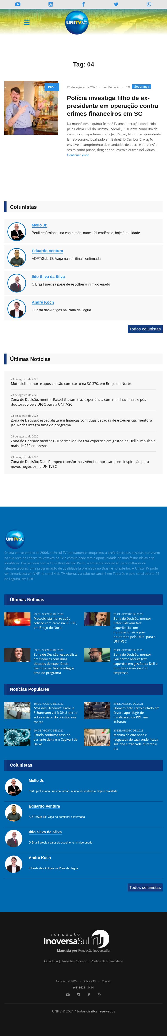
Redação (114, 87)
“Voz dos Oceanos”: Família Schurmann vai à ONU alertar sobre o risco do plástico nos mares (56, 715)
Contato (106, 981)
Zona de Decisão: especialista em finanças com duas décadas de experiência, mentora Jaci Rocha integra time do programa (81, 422)
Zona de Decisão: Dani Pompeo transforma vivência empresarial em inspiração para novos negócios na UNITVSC (80, 464)
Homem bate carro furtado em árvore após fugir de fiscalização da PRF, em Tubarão (136, 715)
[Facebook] (88, 994)
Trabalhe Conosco (74, 961)
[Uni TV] (77, 23)
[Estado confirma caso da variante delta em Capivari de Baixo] (17, 737)
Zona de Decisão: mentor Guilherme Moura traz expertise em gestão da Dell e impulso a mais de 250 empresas (83, 443)
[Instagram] (50, 4)
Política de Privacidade (107, 961)
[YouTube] (18, 4)
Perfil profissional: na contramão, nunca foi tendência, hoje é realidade (86, 233)
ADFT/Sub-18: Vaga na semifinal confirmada (66, 258)
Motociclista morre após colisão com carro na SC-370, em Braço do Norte (71, 383)
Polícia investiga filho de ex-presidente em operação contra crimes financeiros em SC (112, 106)
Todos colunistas (145, 329)
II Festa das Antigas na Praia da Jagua (61, 310)
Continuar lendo (78, 155)
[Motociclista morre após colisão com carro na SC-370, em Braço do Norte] (17, 621)
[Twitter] (116, 4)
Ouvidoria (51, 961)
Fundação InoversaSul (94, 950)
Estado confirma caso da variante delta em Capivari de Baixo (55, 739)
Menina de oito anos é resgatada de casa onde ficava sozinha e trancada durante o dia (136, 742)
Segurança (141, 86)
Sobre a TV (89, 981)
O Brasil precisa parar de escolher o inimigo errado (71, 284)
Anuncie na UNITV (66, 981)
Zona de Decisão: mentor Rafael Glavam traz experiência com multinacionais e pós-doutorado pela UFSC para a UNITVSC (79, 402)
